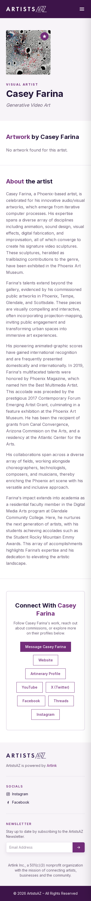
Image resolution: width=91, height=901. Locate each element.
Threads (61, 701)
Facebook (31, 701)
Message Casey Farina (45, 647)
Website (45, 660)
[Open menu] (82, 9)
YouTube (29, 687)
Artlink (52, 765)
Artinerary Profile (45, 673)
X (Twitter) (60, 687)
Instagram (45, 714)
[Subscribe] (79, 847)
